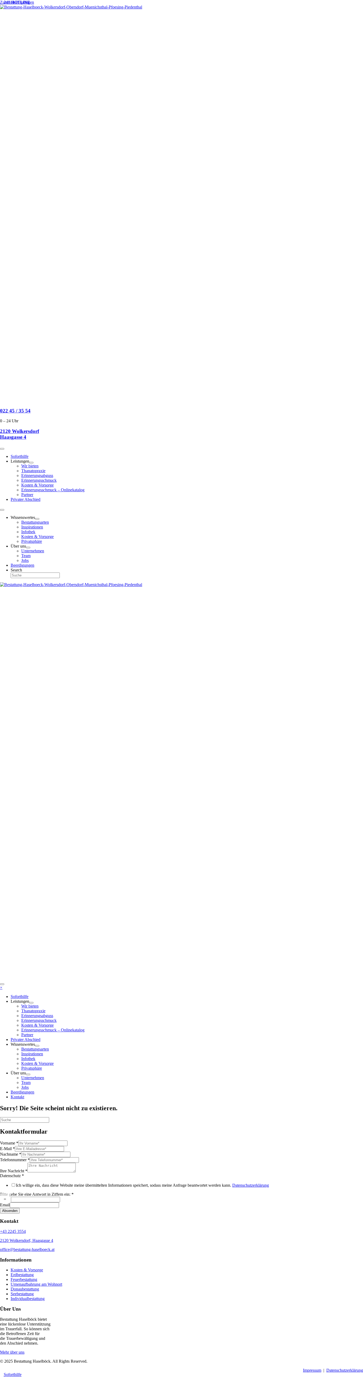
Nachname (10, 1154)
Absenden (10, 1211)
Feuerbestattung (24, 1279)
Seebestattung (22, 1294)
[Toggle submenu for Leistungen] (31, 462)
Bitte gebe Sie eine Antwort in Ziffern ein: (37, 1194)
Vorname (9, 1143)
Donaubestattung (25, 1289)
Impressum (312, 1370)
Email (5, 1205)
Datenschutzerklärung (250, 1185)
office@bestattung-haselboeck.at (27, 1249)
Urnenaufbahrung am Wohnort (36, 1284)
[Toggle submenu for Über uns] (28, 547)
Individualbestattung (28, 1298)
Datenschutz (12, 1175)
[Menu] (2, 449)
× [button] (1, 987)
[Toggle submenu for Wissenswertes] (37, 519)
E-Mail (7, 1148)
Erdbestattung (22, 1274)
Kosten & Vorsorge (27, 1270)
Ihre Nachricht (13, 1171)
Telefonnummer (15, 1159)
